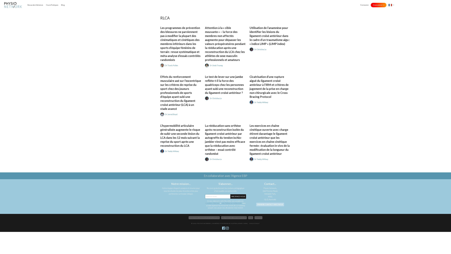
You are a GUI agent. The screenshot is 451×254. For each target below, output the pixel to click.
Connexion (364, 5)
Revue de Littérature (35, 5)
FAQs (251, 217)
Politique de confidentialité (234, 217)
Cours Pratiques (52, 5)
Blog (63, 5)
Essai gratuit (377, 5)
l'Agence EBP (239, 175)
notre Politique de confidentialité (232, 203)
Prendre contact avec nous (270, 204)
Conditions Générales (213, 203)
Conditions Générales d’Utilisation (204, 217)
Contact (258, 217)
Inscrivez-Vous (238, 196)
